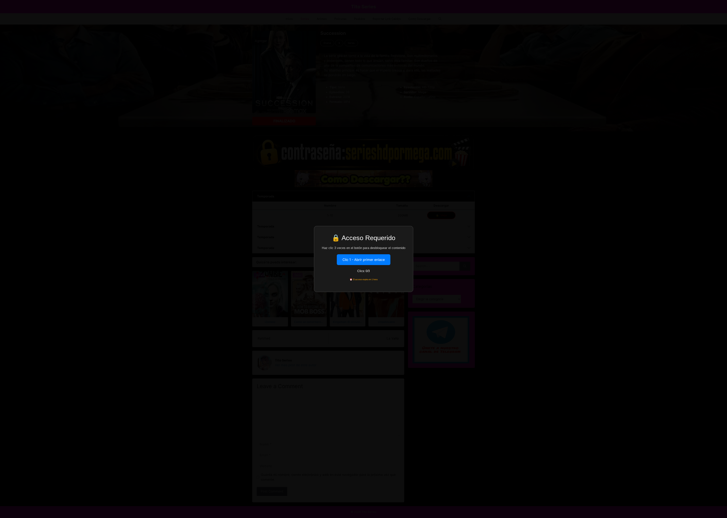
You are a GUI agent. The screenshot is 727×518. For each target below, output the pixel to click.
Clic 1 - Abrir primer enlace (363, 260)
